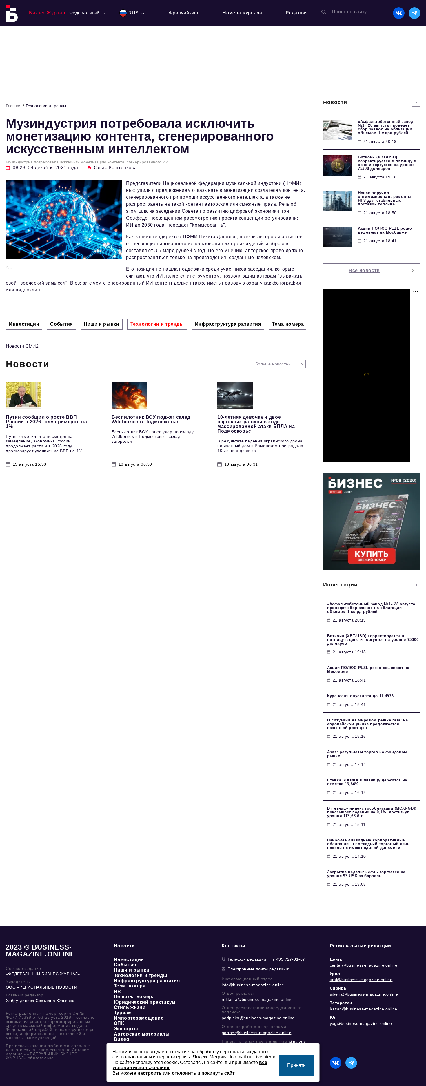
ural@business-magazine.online (361, 979)
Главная (13, 105)
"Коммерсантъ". (208, 225)
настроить (149, 1073)
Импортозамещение (139, 1018)
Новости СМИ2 (22, 346)
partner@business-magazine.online (256, 1032)
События (125, 964)
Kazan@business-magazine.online (363, 1009)
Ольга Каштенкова (115, 167)
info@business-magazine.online (253, 985)
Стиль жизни (130, 1007)
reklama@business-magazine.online (257, 999)
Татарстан (341, 1003)
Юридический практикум (145, 1002)
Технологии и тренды (46, 105)
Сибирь (338, 988)
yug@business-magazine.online (361, 1023)
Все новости (364, 270)
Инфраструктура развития (147, 980)
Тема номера (130, 985)
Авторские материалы (142, 1034)
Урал (335, 973)
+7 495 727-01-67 (287, 959)
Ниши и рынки (132, 969)
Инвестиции (129, 959)
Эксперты (126, 1028)
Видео (122, 1039)
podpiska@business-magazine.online (258, 1018)
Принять (296, 1065)
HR (117, 991)
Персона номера (134, 996)
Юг (333, 1017)
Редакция (297, 12)
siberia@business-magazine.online (364, 994)
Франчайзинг (184, 12)
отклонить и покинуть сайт (203, 1073)
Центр (336, 959)
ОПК (119, 1023)
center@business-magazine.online (364, 965)
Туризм (123, 1012)
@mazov (297, 1041)
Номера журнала (242, 12)
